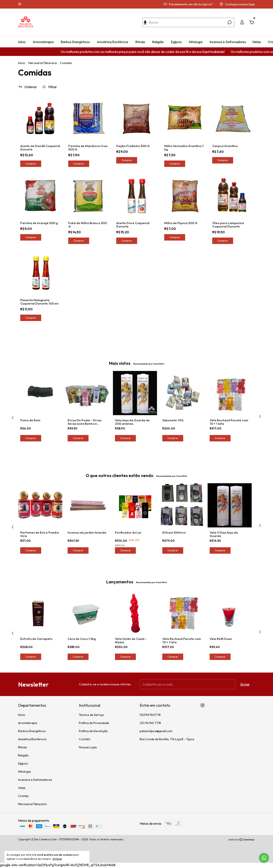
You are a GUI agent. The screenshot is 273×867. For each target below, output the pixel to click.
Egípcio (176, 42)
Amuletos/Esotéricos (112, 42)
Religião (158, 42)
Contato (84, 739)
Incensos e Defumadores (227, 42)
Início (22, 42)
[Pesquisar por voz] (145, 22)
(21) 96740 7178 (150, 723)
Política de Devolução (93, 731)
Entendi (57, 858)
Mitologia (195, 42)
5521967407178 (150, 715)
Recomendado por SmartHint (148, 363)
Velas (257, 42)
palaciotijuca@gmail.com (156, 731)
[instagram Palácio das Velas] (19, 4)
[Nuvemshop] (241, 840)
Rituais (140, 42)
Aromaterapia (43, 42)
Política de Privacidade (94, 723)
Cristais (23, 796)
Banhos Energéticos (75, 42)
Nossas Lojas (88, 747)
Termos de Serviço (91, 715)
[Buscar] (229, 22)
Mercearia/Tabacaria (42, 63)
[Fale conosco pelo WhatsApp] (264, 858)
